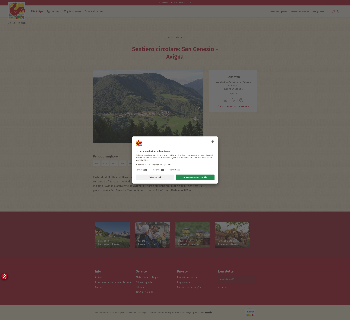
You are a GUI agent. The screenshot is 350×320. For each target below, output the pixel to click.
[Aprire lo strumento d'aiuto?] (4, 276)
